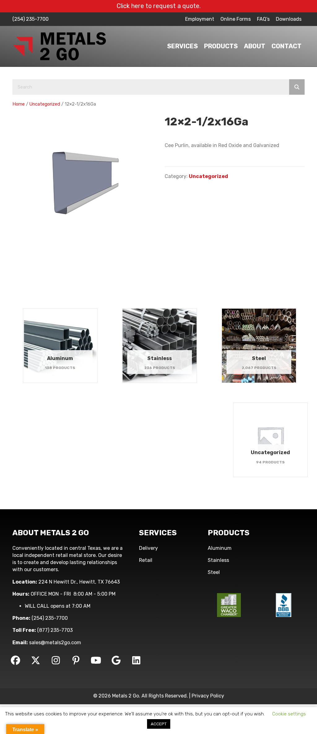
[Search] (297, 87)
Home (18, 104)
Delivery (148, 548)
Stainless (218, 560)
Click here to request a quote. (159, 6)
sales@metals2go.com (55, 642)
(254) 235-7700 (30, 19)
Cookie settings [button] (289, 714)
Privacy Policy (208, 696)
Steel (214, 572)
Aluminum (220, 548)
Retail (145, 560)
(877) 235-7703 (55, 630)
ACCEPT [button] (159, 724)
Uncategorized (44, 104)
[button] (15, 660)
